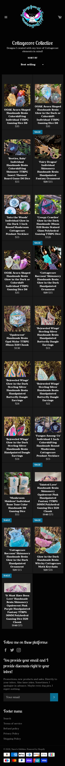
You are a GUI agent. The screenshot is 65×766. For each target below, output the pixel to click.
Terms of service (12, 724)
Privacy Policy (11, 734)
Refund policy (11, 729)
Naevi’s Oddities (18, 749)
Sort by (32, 57)
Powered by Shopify (36, 749)
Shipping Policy (12, 739)
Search (7, 719)
